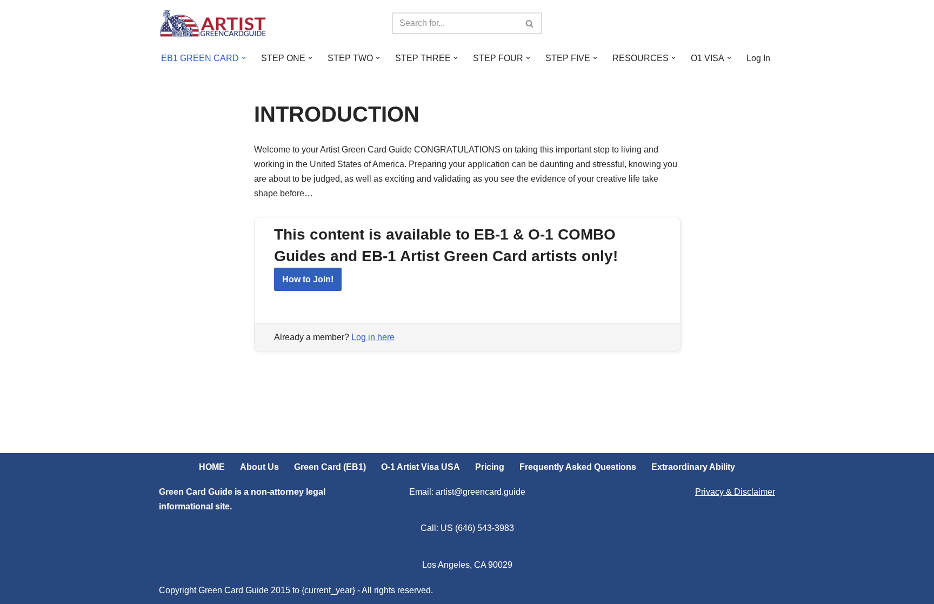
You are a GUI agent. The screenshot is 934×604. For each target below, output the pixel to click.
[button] (244, 58)
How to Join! (307, 279)
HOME (212, 467)
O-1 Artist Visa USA (420, 467)
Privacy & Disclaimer (735, 491)
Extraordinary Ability (693, 467)
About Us (259, 467)
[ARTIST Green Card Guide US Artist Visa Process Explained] (213, 23)
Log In (758, 58)
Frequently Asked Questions (577, 467)
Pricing (489, 467)
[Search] (530, 23)
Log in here (373, 337)
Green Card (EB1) (330, 467)
